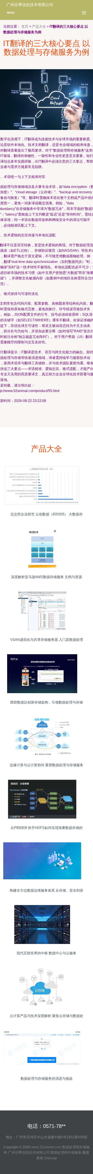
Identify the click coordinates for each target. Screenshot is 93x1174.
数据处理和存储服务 (66, 1152)
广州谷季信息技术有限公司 (29, 1152)
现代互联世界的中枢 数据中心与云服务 (46, 953)
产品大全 (39, 26)
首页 (24, 26)
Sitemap (50, 1158)
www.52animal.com (46, 1147)
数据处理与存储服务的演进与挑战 (46, 1078)
